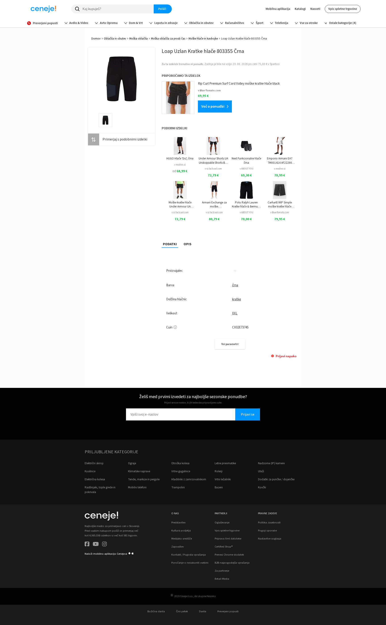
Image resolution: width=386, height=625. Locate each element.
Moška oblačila (138, 39)
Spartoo (275, 64)
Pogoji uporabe (267, 531)
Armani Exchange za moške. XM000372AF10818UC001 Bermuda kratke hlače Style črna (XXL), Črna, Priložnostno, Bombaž (214, 205)
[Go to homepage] (43, 9)
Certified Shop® (224, 547)
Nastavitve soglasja (269, 539)
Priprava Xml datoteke (228, 539)
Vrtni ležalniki (223, 479)
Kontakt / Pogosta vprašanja (188, 555)
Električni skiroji (94, 463)
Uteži (261, 471)
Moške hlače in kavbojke (203, 39)
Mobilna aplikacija (278, 9)
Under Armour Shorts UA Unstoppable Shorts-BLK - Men (213, 161)
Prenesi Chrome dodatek (229, 555)
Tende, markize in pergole (143, 479)
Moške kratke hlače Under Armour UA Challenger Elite (180, 205)
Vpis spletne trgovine (342, 9)
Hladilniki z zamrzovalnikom (188, 479)
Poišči (162, 9)
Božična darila (156, 611)
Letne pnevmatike (225, 463)
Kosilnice (90, 471)
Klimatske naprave (139, 471)
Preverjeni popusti (228, 611)
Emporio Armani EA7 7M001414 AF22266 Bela (279, 161)
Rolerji (218, 471)
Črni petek (182, 611)
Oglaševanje (222, 522)
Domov (96, 39)
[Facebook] (87, 544)
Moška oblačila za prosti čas (168, 39)
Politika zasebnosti (269, 522)
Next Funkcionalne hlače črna (246, 161)
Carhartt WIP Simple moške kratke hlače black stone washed (280, 205)
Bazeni (219, 487)
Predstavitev (178, 522)
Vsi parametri (229, 344)
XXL (234, 313)
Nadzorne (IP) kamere (271, 463)
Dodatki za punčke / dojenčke (276, 479)
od (179, 171)
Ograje (132, 463)
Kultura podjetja (181, 531)
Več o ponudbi (212, 106)
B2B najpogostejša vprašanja (232, 563)
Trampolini (178, 487)
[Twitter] (96, 544)
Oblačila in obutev (115, 39)
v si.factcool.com (213, 168)
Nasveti (315, 9)
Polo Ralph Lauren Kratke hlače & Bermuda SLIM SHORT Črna (246, 205)
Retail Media (222, 579)
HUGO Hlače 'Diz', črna (179, 159)
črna (235, 285)
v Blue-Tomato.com (279, 212)
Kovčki (262, 487)
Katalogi (300, 9)
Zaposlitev (177, 547)
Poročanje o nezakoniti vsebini (189, 563)
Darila (202, 611)
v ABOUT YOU (246, 168)
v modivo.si (180, 164)
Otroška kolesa (180, 463)
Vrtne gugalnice (180, 471)
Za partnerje (222, 571)
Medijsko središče (181, 539)
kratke (236, 299)
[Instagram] (104, 544)
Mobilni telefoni (137, 487)
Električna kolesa (95, 479)
